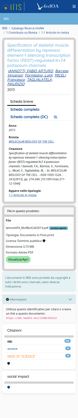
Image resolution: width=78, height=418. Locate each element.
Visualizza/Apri (18, 259)
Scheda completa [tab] (24, 109)
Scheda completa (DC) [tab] (29, 116)
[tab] (56, 117)
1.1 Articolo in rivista (55, 33)
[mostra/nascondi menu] (74, 6)
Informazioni (17, 299)
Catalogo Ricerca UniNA (27, 28)
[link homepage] (13, 6)
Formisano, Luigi (38, 75)
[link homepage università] (48, 6)
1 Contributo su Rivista (21, 33)
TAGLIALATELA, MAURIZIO (29, 81)
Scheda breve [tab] (21, 101)
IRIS (4, 28)
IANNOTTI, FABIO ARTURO (30, 71)
